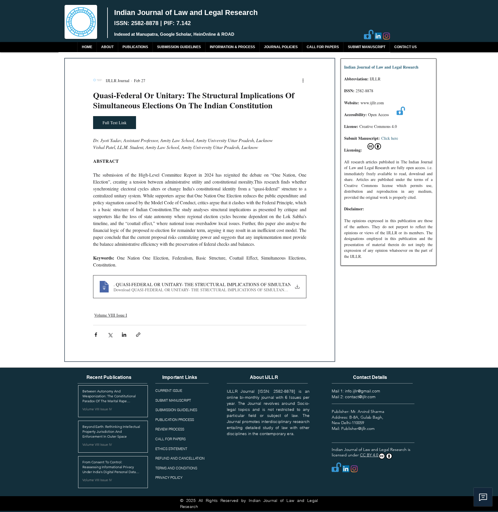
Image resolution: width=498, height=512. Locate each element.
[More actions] (302, 80)
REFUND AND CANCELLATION (180, 458)
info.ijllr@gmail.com (362, 391)
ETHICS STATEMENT (171, 449)
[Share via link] (138, 334)
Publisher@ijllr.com (358, 428)
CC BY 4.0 (369, 455)
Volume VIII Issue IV (97, 409)
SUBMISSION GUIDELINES (176, 410)
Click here (389, 138)
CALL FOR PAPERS (170, 439)
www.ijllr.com (372, 102)
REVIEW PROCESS (169, 429)
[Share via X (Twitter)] (110, 334)
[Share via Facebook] (96, 334)
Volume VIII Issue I (110, 315)
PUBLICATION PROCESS (174, 419)
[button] (135, 47)
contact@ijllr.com (360, 396)
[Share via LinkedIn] (124, 334)
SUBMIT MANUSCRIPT (173, 400)
